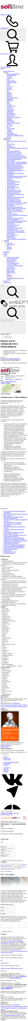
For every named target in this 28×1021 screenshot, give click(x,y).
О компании (7, 767)
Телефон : (3, 849)
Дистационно (5, 688)
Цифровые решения (7, 655)
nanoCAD (4, 613)
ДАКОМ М (5, 663)
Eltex (3, 645)
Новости (6, 281)
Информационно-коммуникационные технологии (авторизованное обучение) (11, 589)
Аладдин (4, 647)
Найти (2, 334)
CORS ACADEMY (7, 653)
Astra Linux (5, 608)
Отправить (3, 862)
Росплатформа (6, 628)
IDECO (4, 636)
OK (1, 960)
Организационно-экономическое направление (14, 587)
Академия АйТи (6, 616)
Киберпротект (6, 617)
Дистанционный (6, 694)
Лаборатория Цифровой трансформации (13, 596)
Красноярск (5, 674)
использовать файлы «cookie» (12, 1015)
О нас (5, 256)
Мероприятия (7, 282)
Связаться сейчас (5, 360)
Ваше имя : (4, 846)
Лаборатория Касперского (9, 621)
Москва (4, 669)
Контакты (6, 770)
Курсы (5, 756)
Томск (3, 689)
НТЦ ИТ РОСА (6, 624)
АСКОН (4, 652)
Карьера (6, 769)
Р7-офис (4, 625)
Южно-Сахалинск (7, 691)
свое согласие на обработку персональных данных (12, 942)
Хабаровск (5, 677)
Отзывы (6, 771)
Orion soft (4, 633)
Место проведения (5, 667)
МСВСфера (5, 641)
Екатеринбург (6, 672)
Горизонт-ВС (5, 650)
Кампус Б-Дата (6, 568)
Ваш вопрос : (4, 856)
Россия (4, 692)
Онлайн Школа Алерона (8, 644)
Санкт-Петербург (6, 670)
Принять (3, 1019)
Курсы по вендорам (9, 71)
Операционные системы (8, 574)
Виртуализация (6, 599)
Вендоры (3, 606)
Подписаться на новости (7, 53)
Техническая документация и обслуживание (14, 581)
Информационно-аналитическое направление (14, 582)
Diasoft (4, 635)
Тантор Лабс (5, 631)
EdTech (6, 253)
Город (2, 907)
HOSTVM (5, 630)
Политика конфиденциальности (10, 814)
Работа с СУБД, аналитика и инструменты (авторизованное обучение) (13, 592)
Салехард (4, 684)
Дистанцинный (6, 681)
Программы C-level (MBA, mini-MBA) (12, 576)
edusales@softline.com (6, 14)
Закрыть (7, 334)
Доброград (5, 686)
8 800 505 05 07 (10, 987)
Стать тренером (15, 360)
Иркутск (4, 683)
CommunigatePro (6, 638)
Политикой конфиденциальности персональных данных (14, 704)
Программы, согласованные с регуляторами (13, 603)
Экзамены (6, 240)
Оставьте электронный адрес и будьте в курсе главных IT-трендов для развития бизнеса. (14, 699)
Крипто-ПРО (5, 610)
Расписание (7, 251)
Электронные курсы (7, 573)
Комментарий (14, 918)
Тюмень (4, 678)
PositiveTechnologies (7, 664)
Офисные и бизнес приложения (10, 570)
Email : (3, 852)
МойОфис (5, 622)
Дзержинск (5, 680)
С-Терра (4, 661)
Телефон (3, 913)
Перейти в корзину (6, 968)
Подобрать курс (5, 695)
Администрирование (7, 561)
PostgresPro (5, 614)
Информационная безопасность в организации (14, 562)
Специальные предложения (11, 762)
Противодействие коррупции (10, 585)
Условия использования (7, 813)
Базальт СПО (5, 611)
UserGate (4, 639)
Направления (7, 138)
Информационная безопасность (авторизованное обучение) (10, 601)
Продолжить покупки (17, 968)
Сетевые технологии (7, 567)
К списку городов (5, 382)
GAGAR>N (5, 656)
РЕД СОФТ (5, 627)
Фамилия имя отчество (7, 904)
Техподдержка (7, 759)
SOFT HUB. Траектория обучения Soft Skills (14, 594)
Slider (3, 642)
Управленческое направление (10, 584)
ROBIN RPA (5, 659)
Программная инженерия (9, 605)
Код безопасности (7, 619)
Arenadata (4, 658)
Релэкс (4, 649)
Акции (5, 254)
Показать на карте (5, 393)
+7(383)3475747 (18, 379)
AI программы (6, 597)
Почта (3, 910)
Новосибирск (5, 675)
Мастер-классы (6, 571)
